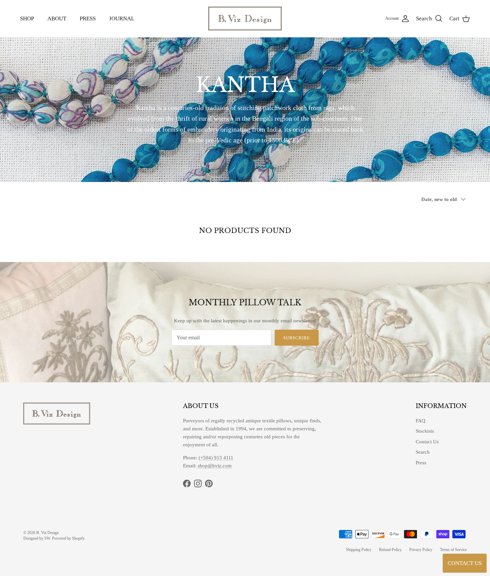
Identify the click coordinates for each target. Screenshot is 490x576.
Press (421, 462)
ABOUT (56, 18)
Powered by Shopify (68, 538)
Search (423, 452)
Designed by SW (36, 538)
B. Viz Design (47, 532)
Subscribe (296, 337)
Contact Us (427, 441)
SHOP (27, 18)
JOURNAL (121, 18)
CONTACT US (465, 563)
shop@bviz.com (215, 465)
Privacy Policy (420, 549)
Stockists (425, 431)
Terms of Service (453, 549)
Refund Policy (390, 549)
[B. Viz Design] (245, 18)
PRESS (88, 18)
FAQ (420, 420)
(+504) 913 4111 (216, 457)
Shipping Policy (358, 549)
